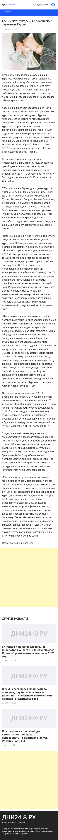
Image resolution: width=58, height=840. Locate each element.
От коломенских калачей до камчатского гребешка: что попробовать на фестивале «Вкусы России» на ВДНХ (25, 736)
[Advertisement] (29, 577)
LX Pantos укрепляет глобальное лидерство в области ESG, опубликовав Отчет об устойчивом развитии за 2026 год (28, 651)
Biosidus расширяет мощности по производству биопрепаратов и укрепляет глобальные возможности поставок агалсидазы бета (27, 693)
